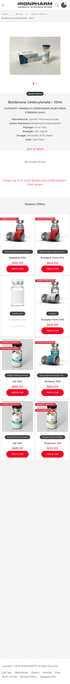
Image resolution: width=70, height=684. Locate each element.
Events (35, 672)
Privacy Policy (28, 676)
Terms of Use (9, 676)
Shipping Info (48, 676)
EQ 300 (17, 381)
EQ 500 (17, 443)
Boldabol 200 (18, 257)
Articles (47, 672)
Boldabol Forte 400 (52, 257)
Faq (57, 672)
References (21, 672)
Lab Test (7, 672)
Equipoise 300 (17, 319)
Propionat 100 (52, 443)
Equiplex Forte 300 (52, 319)
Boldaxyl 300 (52, 381)
